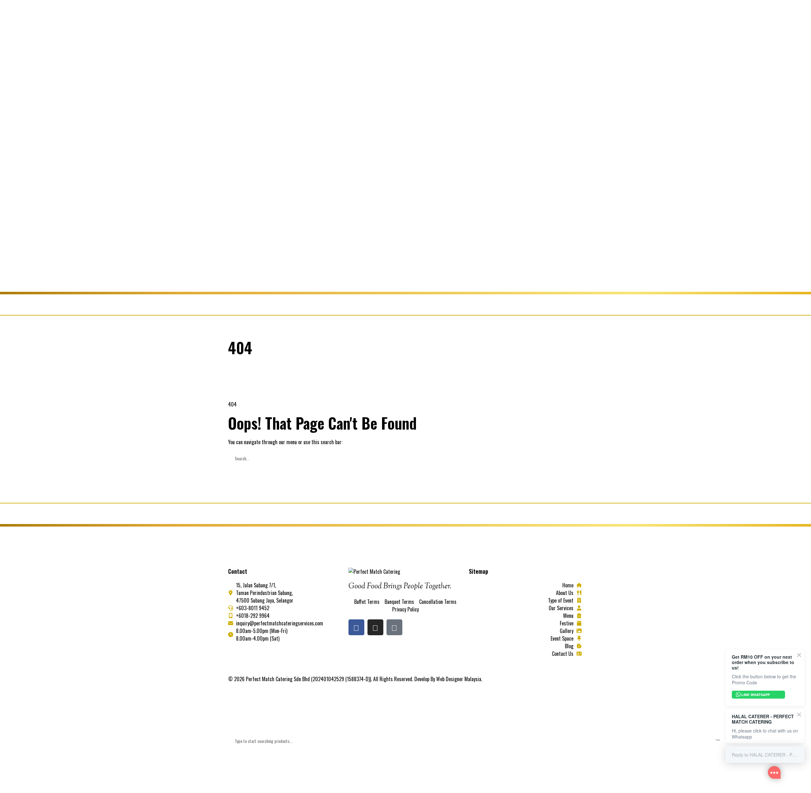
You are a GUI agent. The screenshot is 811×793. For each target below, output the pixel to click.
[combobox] (405, 740)
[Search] (236, 473)
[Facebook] (356, 627)
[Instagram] (375, 627)
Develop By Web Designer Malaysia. (448, 679)
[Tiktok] (394, 627)
